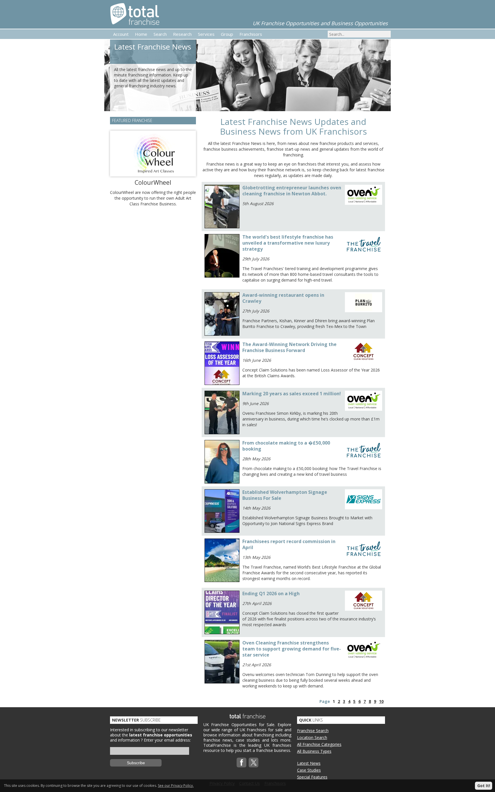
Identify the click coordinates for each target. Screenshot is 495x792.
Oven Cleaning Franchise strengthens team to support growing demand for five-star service (291, 649)
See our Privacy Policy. (176, 785)
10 (381, 701)
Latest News (309, 763)
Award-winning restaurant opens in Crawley (283, 298)
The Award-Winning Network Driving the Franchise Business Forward (289, 347)
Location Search (312, 737)
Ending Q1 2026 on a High (271, 593)
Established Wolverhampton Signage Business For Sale (284, 495)
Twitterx (253, 762)
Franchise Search (313, 730)
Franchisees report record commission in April (288, 544)
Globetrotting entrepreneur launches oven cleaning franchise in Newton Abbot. (291, 190)
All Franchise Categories (319, 744)
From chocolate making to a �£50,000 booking (286, 446)
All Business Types (314, 751)
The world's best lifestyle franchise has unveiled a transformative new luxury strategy (287, 243)
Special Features (312, 777)
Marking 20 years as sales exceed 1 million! (291, 393)
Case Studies (309, 770)
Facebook (241, 762)
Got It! (483, 785)
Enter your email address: (167, 740)
